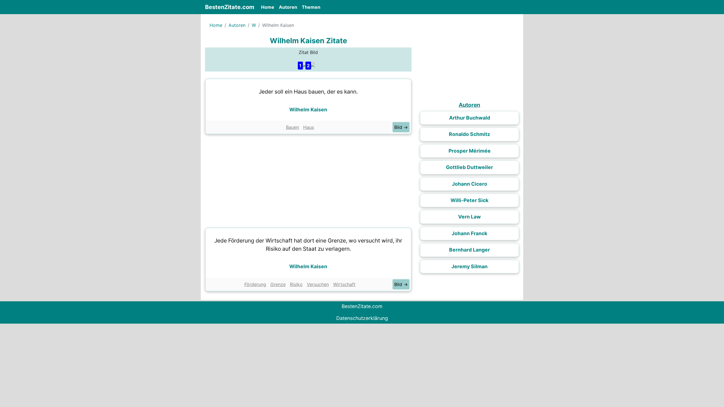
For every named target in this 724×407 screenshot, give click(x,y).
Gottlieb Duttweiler (469, 167)
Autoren (288, 7)
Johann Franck (469, 233)
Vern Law (469, 217)
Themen (311, 7)
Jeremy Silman (469, 266)
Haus (308, 127)
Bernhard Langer (469, 250)
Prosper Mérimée (470, 151)
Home (269, 7)
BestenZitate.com (229, 7)
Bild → (401, 127)
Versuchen (318, 284)
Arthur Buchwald (469, 118)
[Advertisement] (308, 179)
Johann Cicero (469, 184)
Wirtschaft (344, 284)
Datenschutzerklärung (362, 318)
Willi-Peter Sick (469, 200)
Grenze (278, 284)
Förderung (255, 284)
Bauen (292, 127)
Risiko (296, 284)
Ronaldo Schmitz (469, 134)
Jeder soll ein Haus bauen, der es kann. (308, 91)
